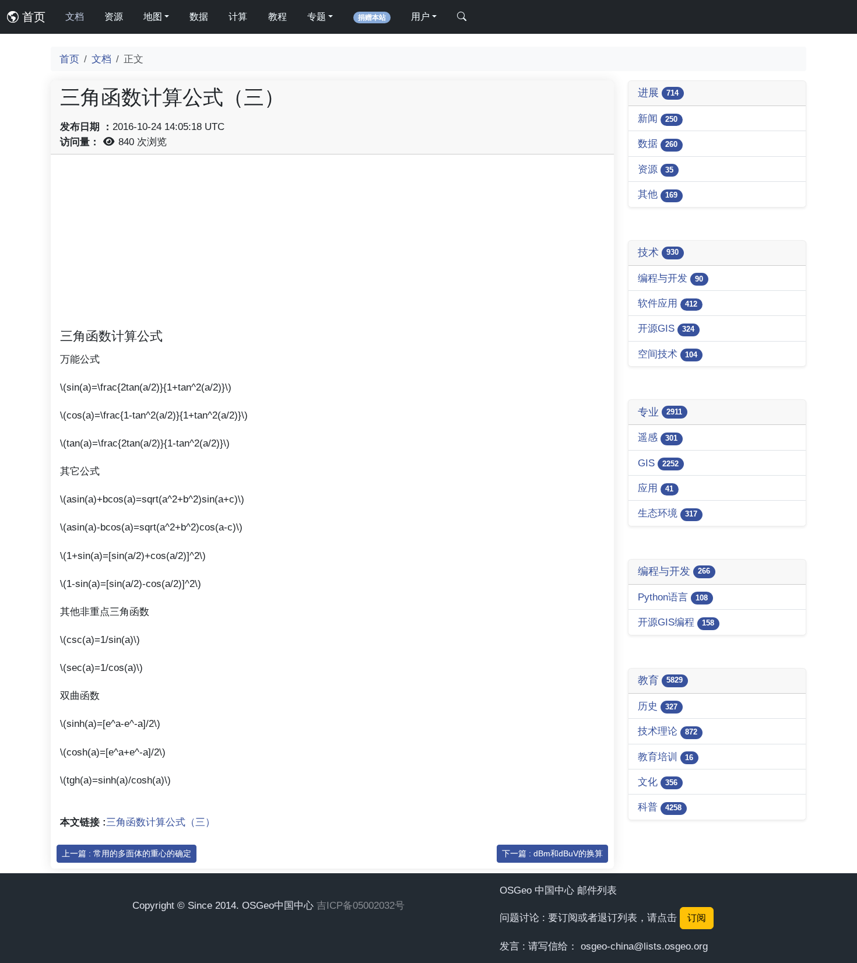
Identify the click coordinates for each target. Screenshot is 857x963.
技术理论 (667, 731)
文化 (657, 782)
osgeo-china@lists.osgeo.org (644, 946)
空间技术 (667, 354)
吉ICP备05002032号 (361, 905)
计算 (238, 17)
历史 (657, 706)
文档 (74, 17)
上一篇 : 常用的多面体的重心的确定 (126, 853)
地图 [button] (152, 17)
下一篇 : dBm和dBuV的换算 (552, 853)
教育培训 (665, 756)
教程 (277, 17)
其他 (657, 194)
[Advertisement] (332, 245)
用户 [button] (420, 17)
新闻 (657, 118)
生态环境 (667, 513)
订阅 (696, 918)
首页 (32, 16)
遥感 (657, 437)
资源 (113, 17)
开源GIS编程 (676, 622)
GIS (658, 463)
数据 (198, 17)
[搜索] (461, 17)
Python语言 (673, 597)
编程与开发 (670, 278)
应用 (655, 488)
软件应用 (667, 303)
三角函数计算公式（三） (160, 822)
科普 (660, 807)
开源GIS (666, 328)
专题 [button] (316, 17)
